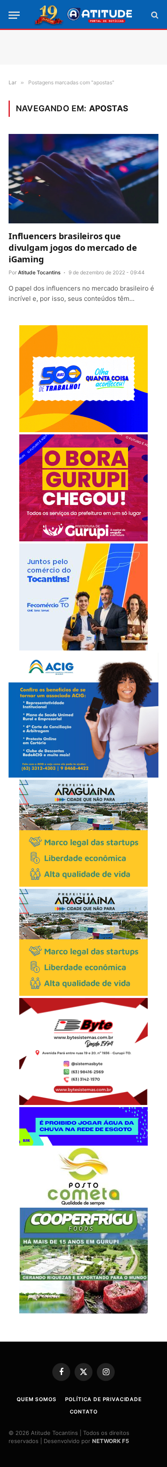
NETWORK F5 (110, 1440)
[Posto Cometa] (83, 1203)
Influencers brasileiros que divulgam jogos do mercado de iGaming (73, 247)
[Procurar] (153, 15)
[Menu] (14, 15)
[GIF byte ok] (83, 1102)
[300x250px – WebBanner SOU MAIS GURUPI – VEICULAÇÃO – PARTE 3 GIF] (83, 539)
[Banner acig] (83, 775)
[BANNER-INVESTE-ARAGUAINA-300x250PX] (83, 884)
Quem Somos (36, 1399)
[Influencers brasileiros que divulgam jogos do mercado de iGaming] (83, 178)
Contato (84, 1411)
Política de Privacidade (103, 1399)
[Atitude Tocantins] (84, 15)
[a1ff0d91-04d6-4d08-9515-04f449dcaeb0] (83, 648)
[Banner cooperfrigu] (83, 1311)
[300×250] (83, 430)
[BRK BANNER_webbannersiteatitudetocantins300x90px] (83, 1143)
